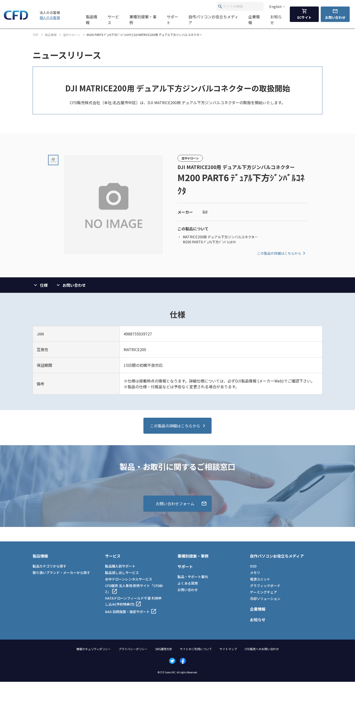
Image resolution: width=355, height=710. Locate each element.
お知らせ (276, 19)
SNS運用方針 (163, 649)
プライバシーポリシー (133, 649)
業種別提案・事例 (142, 19)
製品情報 (91, 19)
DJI (205, 211)
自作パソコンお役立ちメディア (213, 19)
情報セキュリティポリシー (93, 649)
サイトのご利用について (196, 649)
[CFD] (16, 18)
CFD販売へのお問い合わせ (262, 649)
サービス (113, 19)
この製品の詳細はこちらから (279, 253)
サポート (172, 19)
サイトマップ (228, 649)
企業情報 (254, 19)
